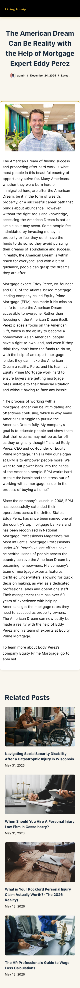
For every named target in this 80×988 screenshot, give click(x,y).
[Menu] (73, 8)
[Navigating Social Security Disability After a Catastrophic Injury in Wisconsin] (40, 726)
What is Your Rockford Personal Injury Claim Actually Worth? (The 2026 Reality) (38, 894)
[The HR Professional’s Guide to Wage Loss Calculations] (40, 935)
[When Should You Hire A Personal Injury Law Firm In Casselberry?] (40, 794)
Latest (65, 75)
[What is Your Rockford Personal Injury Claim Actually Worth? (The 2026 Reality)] (40, 862)
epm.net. (10, 659)
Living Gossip (15, 9)
